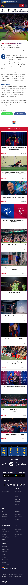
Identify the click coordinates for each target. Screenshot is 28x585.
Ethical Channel (18, 529)
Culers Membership (5, 528)
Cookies (15, 574)
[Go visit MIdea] (21, 464)
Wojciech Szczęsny (5, 491)
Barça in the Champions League (5, 563)
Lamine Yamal (17, 511)
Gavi (2, 511)
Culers (21, 5)
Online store (4, 534)
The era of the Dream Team (4, 552)
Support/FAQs (4, 536)
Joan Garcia (4, 493)
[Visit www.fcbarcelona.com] (2, 6)
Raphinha (17, 513)
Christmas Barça (5, 541)
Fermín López (4, 514)
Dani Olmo (4, 519)
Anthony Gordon (18, 516)
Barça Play (4, 529)
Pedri (3, 513)
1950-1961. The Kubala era (4, 555)
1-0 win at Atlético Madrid (14, 57)
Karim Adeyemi (18, 517)
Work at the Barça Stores (18, 535)
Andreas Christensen (17, 497)
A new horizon (4, 546)
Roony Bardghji (18, 514)
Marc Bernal (4, 521)
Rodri (3, 522)
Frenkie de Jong (5, 517)
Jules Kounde (17, 501)
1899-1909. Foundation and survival (5, 559)
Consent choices (5, 578)
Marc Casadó (4, 516)
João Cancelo (17, 506)
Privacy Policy (10, 574)
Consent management (18, 576)
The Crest (16, 531)
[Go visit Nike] (4, 464)
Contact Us (4, 576)
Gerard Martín (17, 499)
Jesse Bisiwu (17, 519)
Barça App (4, 532)
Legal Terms (4, 574)
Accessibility (21, 574)
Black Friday (4, 539)
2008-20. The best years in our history (5, 548)
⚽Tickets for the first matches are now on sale (9, 2)
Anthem (16, 532)
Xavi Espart (17, 494)
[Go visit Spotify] (11, 464)
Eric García (17, 502)
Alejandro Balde (18, 491)
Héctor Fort (17, 504)
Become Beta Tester (5, 537)
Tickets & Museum (5, 531)
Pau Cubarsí (17, 493)
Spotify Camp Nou (18, 528)
